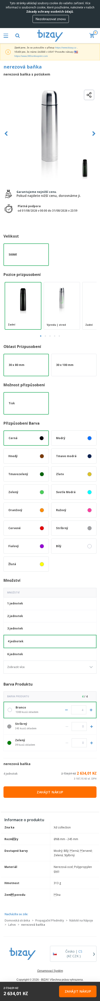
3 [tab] (50, 336)
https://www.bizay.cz (65, 47)
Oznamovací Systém (50, 970)
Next (94, 133)
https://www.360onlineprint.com (31, 56)
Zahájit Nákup (50, 792)
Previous (6, 133)
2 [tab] (45, 336)
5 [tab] (59, 336)
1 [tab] (40, 336)
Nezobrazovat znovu (51, 19)
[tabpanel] (23, 306)
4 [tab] (54, 336)
